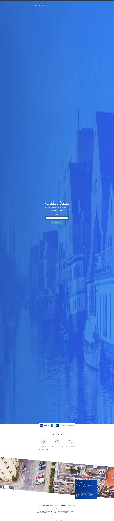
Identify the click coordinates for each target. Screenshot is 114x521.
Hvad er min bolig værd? (42, 0)
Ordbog (80, 0)
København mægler (55, 0)
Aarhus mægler (62, 0)
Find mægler (49, 0)
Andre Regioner (75, 0)
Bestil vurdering (35, 0)
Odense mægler (69, 0)
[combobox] (57, 218)
